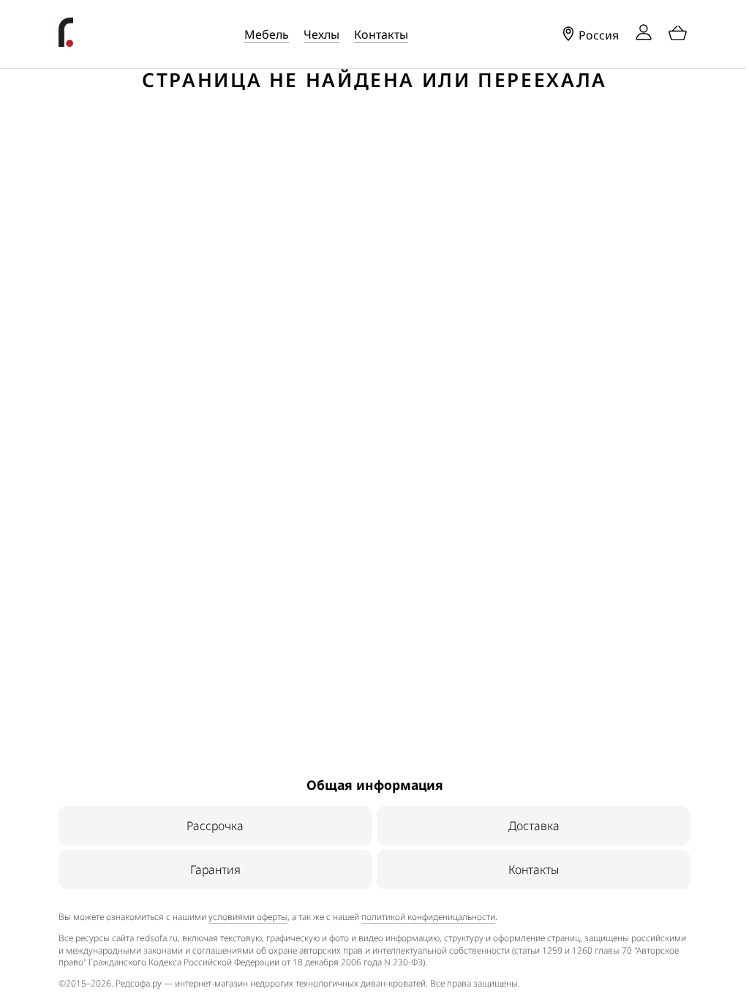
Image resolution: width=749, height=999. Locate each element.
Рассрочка (215, 826)
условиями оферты (247, 917)
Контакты (381, 34)
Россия (597, 35)
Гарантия (215, 870)
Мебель (266, 34)
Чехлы (321, 34)
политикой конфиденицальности (428, 917)
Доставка (534, 826)
